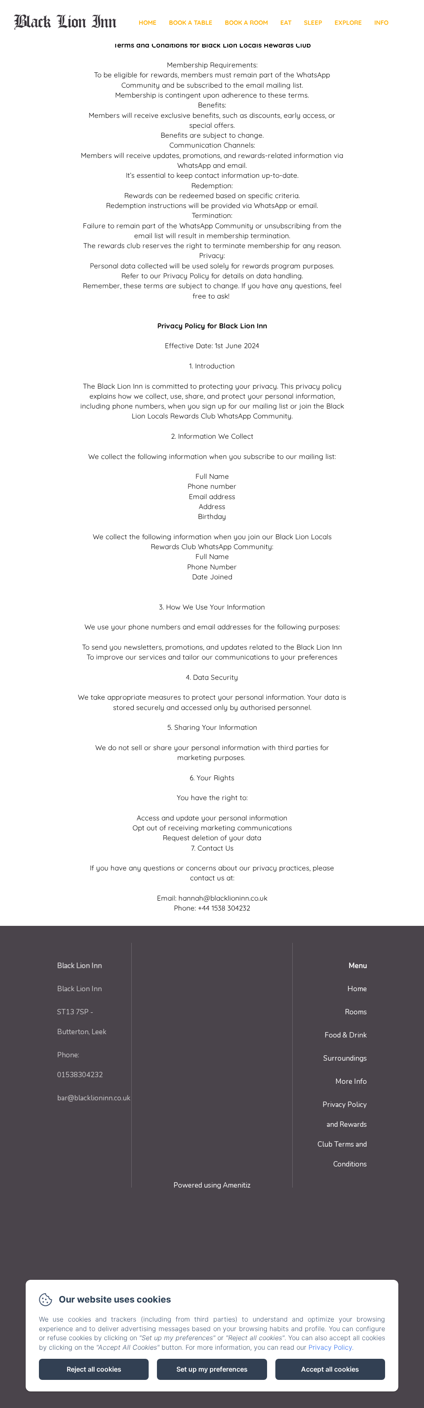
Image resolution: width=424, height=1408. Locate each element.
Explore (348, 22)
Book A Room (246, 22)
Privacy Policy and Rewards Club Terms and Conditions (342, 1134)
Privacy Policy (330, 1347)
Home (148, 22)
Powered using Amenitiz (212, 1185)
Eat (286, 22)
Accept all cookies (330, 1369)
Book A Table (190, 22)
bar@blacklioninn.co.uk (93, 1098)
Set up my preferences (212, 1369)
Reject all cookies (94, 1369)
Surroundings (345, 1058)
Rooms (356, 1012)
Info (381, 22)
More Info (351, 1081)
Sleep (313, 22)
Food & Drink (346, 1035)
